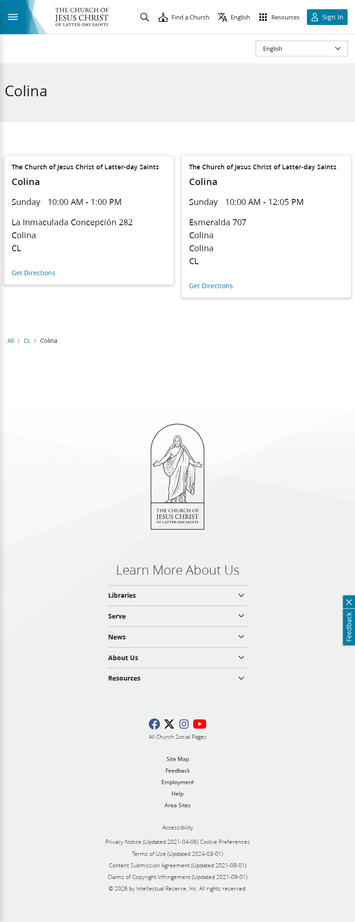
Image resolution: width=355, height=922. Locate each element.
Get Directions (33, 273)
